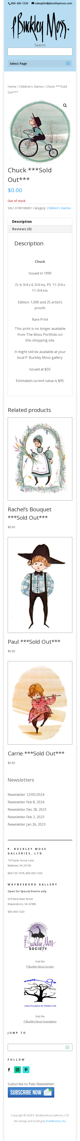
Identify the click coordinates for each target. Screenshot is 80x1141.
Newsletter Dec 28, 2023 (27, 809)
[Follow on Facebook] (9, 1069)
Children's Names (31, 86)
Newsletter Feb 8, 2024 (26, 802)
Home (12, 86)
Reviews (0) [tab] (22, 229)
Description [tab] (22, 221)
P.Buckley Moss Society (40, 966)
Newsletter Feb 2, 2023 (26, 817)
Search (40, 45)
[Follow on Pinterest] (26, 1069)
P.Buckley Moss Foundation (40, 1021)
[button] (65, 105)
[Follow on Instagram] (17, 1069)
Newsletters (21, 779)
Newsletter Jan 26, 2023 (26, 824)
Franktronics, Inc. (56, 1121)
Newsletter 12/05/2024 (26, 794)
